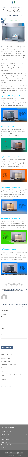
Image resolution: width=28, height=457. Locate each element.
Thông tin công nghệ (10, 290)
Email (2, 334)
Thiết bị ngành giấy (5, 437)
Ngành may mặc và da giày (18, 7)
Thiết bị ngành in (5, 439)
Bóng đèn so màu (5, 434)
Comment (3, 316)
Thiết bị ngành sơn (5, 442)
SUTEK (2, 383)
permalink (22, 290)
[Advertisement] (14, 409)
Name (2, 328)
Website (3, 341)
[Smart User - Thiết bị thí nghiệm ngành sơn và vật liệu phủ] (14, 2)
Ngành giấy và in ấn (7, 7)
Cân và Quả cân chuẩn (6, 431)
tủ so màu (11, 60)
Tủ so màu (4, 47)
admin (21, 15)
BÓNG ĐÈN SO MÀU (6, 386)
